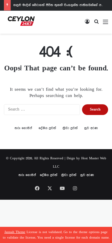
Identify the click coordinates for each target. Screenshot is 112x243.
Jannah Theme (14, 232)
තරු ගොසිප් (23, 128)
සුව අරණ (91, 128)
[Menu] (105, 24)
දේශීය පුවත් (47, 128)
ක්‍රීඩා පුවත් (70, 128)
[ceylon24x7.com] (21, 22)
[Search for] (96, 24)
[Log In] (87, 24)
